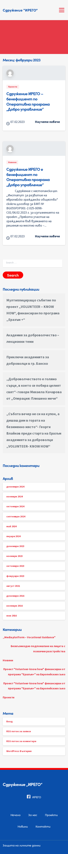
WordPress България (19, 751)
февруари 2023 (15, 576)
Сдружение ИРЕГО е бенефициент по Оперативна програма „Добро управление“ (28, 176)
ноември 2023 (14, 556)
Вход (9, 721)
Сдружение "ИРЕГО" (20, 9)
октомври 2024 (15, 506)
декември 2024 (15, 486)
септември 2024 (15, 516)
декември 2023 (15, 546)
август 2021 (13, 586)
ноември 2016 (14, 605)
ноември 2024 (14, 496)
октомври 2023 (15, 566)
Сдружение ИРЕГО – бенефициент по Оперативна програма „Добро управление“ (28, 101)
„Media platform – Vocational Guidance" (29, 637)
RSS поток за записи (18, 731)
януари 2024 (13, 536)
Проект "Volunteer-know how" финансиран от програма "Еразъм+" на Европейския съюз (34, 671)
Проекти (8, 697)
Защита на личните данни (21, 845)
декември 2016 (15, 595)
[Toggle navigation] (61, 10)
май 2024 (11, 526)
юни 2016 (11, 615)
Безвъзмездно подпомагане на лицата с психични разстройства (38, 648)
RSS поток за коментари (21, 741)
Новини (8, 660)
